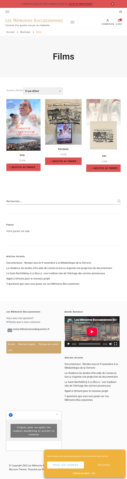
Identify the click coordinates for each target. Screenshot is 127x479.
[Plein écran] (115, 343)
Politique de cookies (81, 473)
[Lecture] (68, 343)
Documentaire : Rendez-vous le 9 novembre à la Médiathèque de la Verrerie (48, 262)
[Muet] (110, 343)
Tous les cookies (66, 465)
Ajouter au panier (23, 167)
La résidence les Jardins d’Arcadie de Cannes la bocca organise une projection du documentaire (59, 268)
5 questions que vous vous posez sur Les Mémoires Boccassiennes (42, 283)
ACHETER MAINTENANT (81, 4)
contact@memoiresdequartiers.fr (31, 329)
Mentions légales (26, 344)
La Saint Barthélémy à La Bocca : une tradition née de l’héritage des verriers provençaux (55, 273)
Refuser (104, 465)
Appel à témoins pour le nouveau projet (28, 278)
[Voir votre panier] (119, 21)
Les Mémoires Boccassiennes (34, 20)
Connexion (107, 24)
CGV (93, 473)
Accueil (11, 344)
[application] (92, 331)
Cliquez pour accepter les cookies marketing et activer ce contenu (34, 431)
